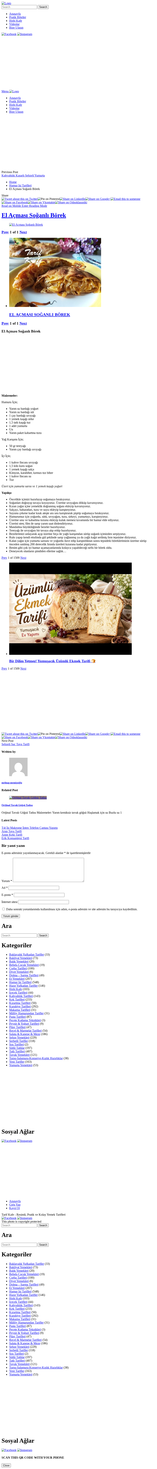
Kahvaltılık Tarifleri (21, 996)
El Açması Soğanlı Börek (34, 215)
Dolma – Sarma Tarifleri (23, 975)
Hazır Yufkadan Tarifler (23, 985)
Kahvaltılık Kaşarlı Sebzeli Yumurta (23, 175)
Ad (5, 887)
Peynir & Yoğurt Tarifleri (24, 1023)
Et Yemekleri (17, 978)
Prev (5, 232)
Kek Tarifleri (17, 999)
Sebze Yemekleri (19, 1037)
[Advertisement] (78, 63)
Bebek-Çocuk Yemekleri (24, 965)
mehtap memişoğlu (12, 782)
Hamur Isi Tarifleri (20, 185)
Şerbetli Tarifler (18, 1041)
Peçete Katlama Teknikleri (25, 1020)
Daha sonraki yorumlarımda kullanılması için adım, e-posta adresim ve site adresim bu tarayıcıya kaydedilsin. (71, 909)
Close (6, 1465)
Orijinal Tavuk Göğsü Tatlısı (17, 805)
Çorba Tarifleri (18, 968)
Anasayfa (15, 13)
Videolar (14, 24)
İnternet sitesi (9, 902)
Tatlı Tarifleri (17, 1051)
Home (13, 182)
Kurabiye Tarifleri (20, 1006)
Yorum (7, 881)
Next (23, 232)
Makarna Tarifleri (19, 1009)
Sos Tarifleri (16, 1044)
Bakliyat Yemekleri (20, 958)
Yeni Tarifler (16, 1061)
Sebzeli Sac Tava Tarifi (15, 744)
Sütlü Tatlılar (17, 1048)
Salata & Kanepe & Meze (24, 1034)
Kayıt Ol (14, 1208)
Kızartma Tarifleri (20, 1003)
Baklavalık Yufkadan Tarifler (26, 954)
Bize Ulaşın (16, 27)
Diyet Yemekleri (19, 971)
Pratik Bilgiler (17, 17)
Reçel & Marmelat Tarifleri (25, 1030)
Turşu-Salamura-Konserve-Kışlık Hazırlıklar (36, 1058)
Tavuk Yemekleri (19, 1054)
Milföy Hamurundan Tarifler (26, 1013)
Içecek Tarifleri (18, 992)
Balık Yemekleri (19, 961)
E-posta (7, 894)
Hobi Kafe (15, 20)
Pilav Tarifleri (17, 1027)
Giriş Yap (14, 1204)
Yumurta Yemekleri (20, 1065)
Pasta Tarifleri (17, 1016)
